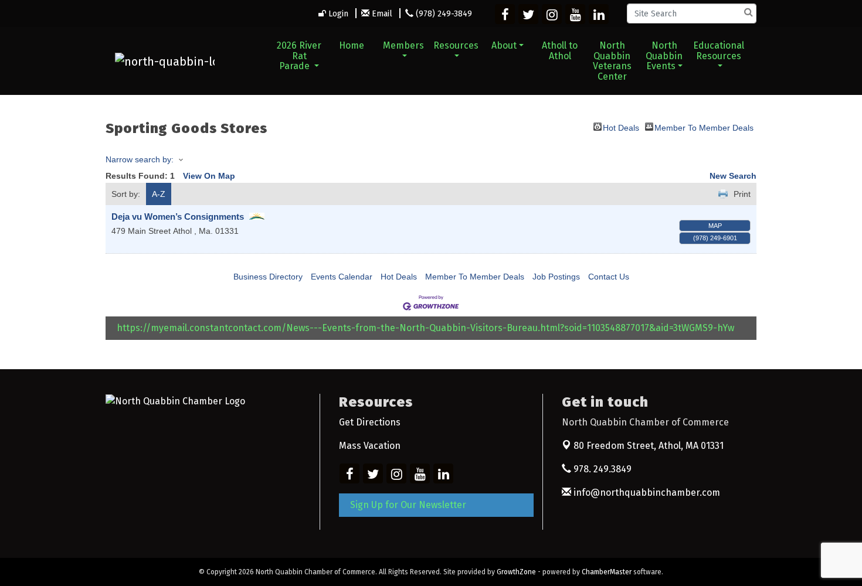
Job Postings (556, 276)
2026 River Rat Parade (299, 55)
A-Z (158, 194)
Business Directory (268, 276)
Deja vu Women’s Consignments (178, 217)
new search (733, 175)
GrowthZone (516, 572)
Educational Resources (718, 51)
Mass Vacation (370, 445)
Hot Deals (621, 127)
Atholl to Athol (560, 51)
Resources (455, 45)
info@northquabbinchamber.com (645, 492)
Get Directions (370, 422)
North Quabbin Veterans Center (612, 61)
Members (403, 45)
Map (715, 225)
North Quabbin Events (664, 55)
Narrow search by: (140, 159)
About (504, 45)
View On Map (209, 175)
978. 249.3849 (601, 469)
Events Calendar (341, 276)
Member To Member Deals (704, 127)
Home (351, 45)
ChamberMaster (607, 572)
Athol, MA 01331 (648, 445)
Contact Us (608, 276)
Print (742, 194)
